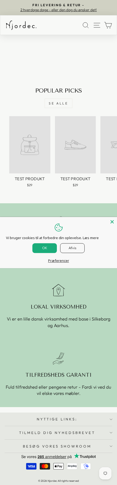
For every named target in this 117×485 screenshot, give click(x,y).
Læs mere (91, 237)
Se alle (58, 103)
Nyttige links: (57, 419)
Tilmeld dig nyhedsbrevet (57, 432)
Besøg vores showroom (57, 446)
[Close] (112, 221)
